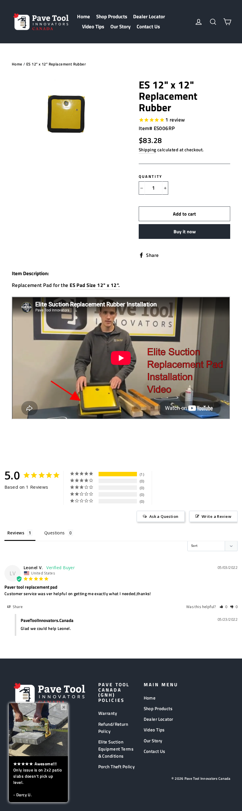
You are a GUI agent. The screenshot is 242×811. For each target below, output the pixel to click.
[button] (223, 606)
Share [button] (17, 606)
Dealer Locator (149, 16)
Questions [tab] (54, 533)
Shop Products (111, 16)
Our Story (120, 26)
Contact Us (148, 26)
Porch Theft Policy (116, 766)
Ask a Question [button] (164, 516)
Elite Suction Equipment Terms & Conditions (115, 748)
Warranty (107, 713)
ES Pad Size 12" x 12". (95, 285)
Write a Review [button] (216, 516)
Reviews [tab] (15, 533)
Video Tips (93, 26)
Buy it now (185, 231)
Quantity (150, 176)
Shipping (147, 149)
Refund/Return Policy (113, 728)
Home (83, 16)
